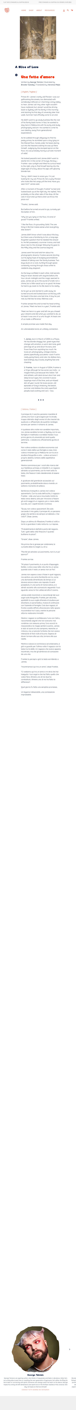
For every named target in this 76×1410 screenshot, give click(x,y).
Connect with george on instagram (35, 1389)
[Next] (69, 1349)
